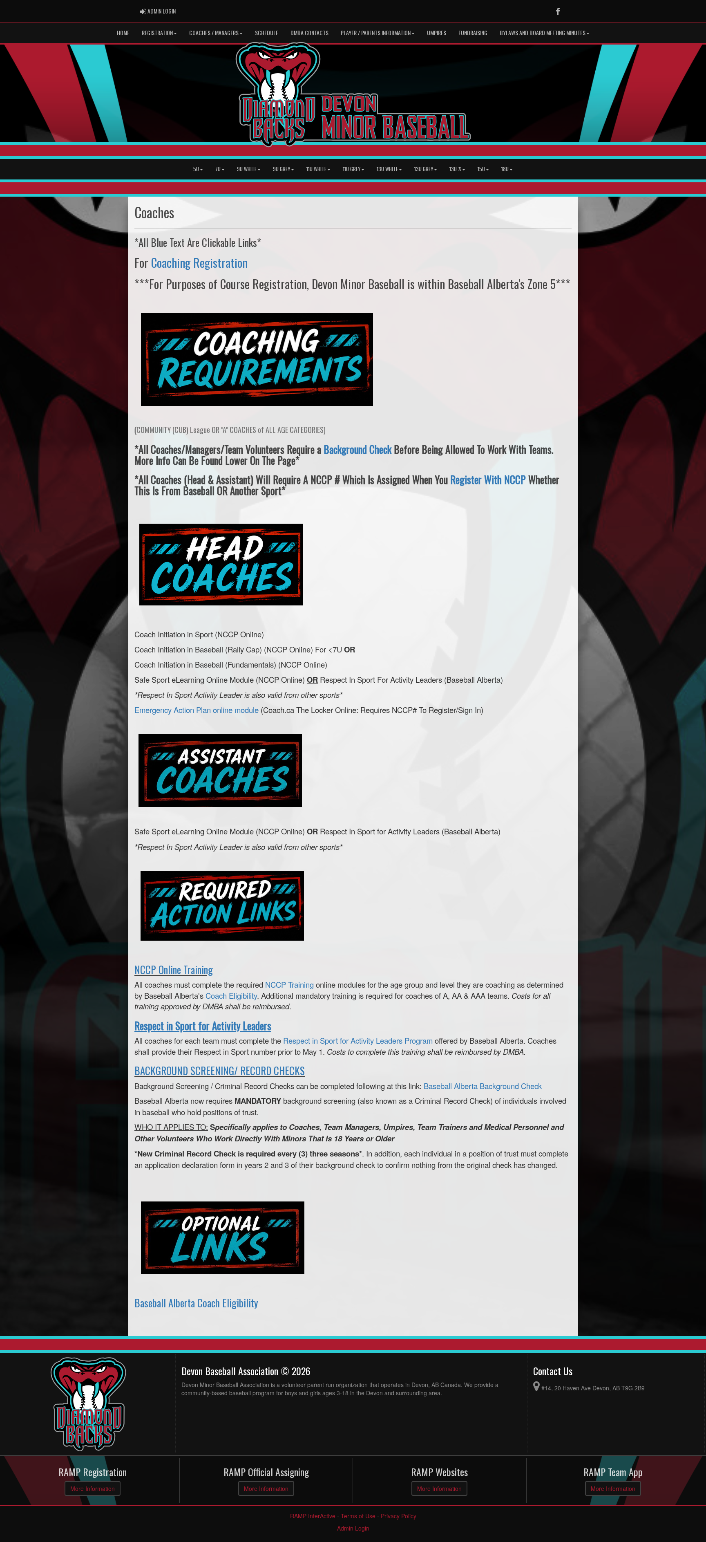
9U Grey (281, 169)
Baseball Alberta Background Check (483, 1085)
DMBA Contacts (309, 32)
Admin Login (353, 1528)
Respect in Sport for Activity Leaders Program (358, 1040)
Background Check (357, 449)
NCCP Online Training (173, 969)
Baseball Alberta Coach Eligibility (196, 1302)
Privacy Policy (398, 1516)
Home (123, 32)
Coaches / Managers (214, 32)
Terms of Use (358, 1516)
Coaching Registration (199, 262)
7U (218, 169)
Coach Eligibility (231, 995)
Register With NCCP (488, 479)
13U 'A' (455, 169)
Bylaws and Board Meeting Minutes (542, 32)
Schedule (266, 32)
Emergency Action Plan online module (196, 709)
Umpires (436, 32)
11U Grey (351, 169)
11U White (316, 169)
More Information (92, 1488)
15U (481, 169)
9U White (247, 169)
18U (505, 169)
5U (196, 169)
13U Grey (423, 169)
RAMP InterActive (312, 1516)
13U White (387, 169)
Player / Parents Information (376, 32)
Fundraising (472, 32)
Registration (157, 32)
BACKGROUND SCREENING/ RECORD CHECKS (219, 1070)
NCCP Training (289, 984)
